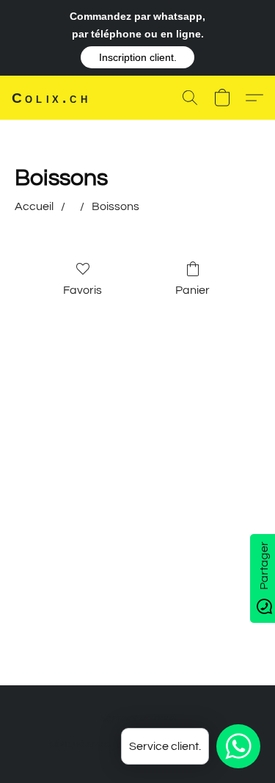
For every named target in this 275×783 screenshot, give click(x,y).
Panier (192, 290)
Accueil (34, 206)
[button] (137, 57)
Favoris (82, 290)
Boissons (115, 206)
